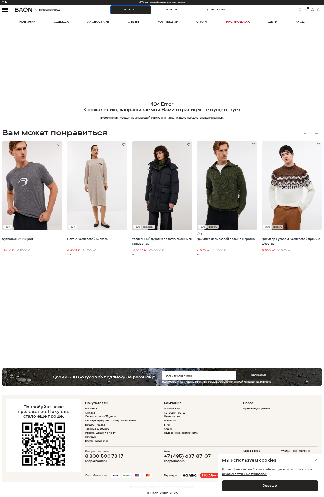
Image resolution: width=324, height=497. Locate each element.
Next (317, 134)
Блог (167, 424)
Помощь (90, 436)
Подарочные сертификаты (181, 432)
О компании (171, 408)
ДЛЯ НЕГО (174, 9)
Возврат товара (95, 424)
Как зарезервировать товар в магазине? (110, 420)
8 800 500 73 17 (104, 456)
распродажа (238, 21)
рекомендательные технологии (244, 474)
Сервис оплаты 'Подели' (100, 416)
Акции (168, 428)
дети (272, 21)
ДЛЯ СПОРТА (217, 9)
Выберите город (43, 9)
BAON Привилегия (97, 440)
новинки (27, 21)
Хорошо (270, 485)
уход (300, 21)
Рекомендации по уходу (100, 432)
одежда (61, 21)
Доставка (91, 408)
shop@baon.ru (96, 461)
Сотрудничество (174, 412)
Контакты (170, 420)
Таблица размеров (97, 428)
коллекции (168, 21)
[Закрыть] (316, 460)
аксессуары (98, 21)
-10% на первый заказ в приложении (162, 2)
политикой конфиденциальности (250, 381)
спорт (202, 21)
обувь (133, 21)
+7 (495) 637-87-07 (187, 456)
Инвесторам (172, 416)
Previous (305, 134)
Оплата (90, 412)
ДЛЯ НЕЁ (131, 9)
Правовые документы (256, 408)
